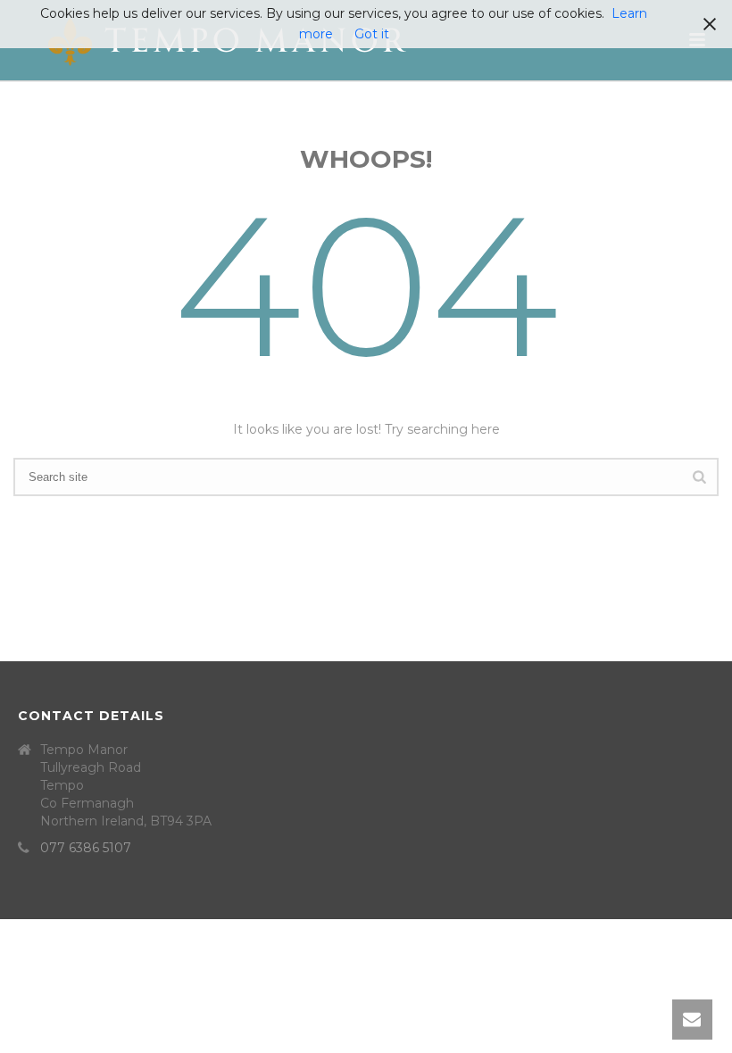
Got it (371, 34)
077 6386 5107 (85, 848)
